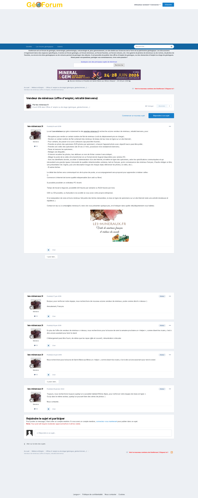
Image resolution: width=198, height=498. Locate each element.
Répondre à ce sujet (161, 116)
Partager (150, 106)
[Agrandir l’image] (109, 225)
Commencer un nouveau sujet (133, 116)
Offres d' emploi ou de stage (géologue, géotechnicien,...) (68, 107)
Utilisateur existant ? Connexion (147, 5)
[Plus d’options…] (170, 126)
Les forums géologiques (44, 46)
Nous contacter (110, 494)
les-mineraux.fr (42, 105)
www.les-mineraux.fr (91, 131)
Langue (76, 494)
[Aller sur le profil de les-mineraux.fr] (28, 106)
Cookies (121, 494)
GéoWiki (29, 46)
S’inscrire (168, 5)
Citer (54, 250)
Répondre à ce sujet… (47, 433)
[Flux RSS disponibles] (171, 452)
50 (37, 146)
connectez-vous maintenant (106, 421)
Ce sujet (163, 46)
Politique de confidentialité (92, 494)
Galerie (60, 46)
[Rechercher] (171, 46)
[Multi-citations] (48, 250)
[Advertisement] (99, 26)
